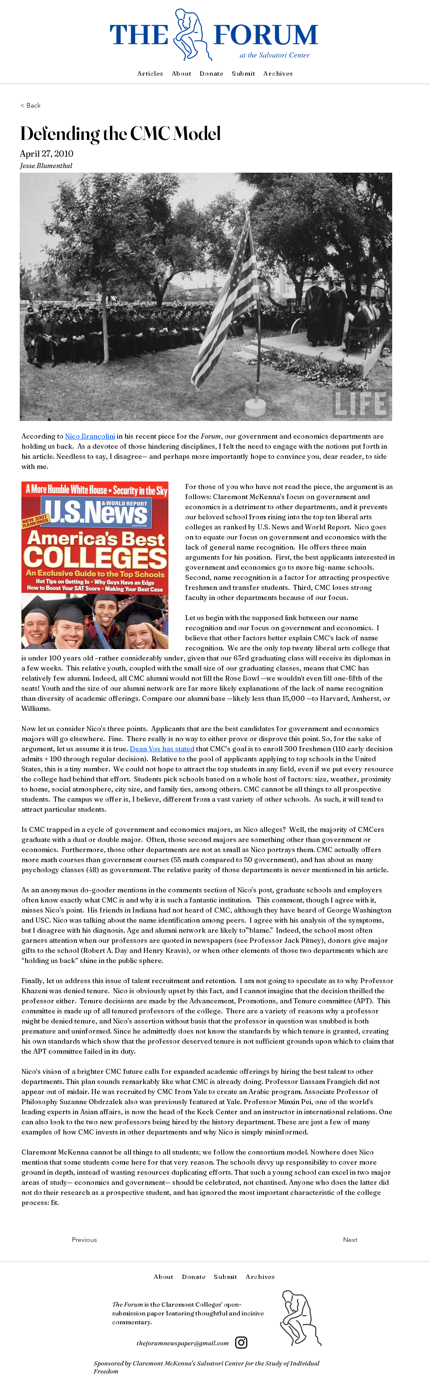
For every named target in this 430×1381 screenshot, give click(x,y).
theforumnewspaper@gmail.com (182, 1343)
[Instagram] (241, 1342)
